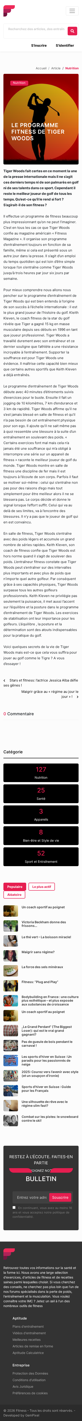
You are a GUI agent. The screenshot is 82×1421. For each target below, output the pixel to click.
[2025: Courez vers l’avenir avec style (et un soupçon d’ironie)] (10, 1075)
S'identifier (65, 45)
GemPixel (32, 1415)
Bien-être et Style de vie (41, 835)
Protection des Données (30, 1373)
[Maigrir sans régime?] (10, 956)
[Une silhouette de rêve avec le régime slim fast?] (10, 1105)
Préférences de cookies (30, 1393)
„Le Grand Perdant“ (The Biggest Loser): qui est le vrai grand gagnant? (47, 1030)
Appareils (41, 814)
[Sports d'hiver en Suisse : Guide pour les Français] (10, 1090)
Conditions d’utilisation (29, 1380)
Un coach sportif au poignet (43, 907)
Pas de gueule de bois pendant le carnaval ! (47, 1043)
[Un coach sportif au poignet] (10, 911)
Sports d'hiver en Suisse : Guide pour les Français (46, 1088)
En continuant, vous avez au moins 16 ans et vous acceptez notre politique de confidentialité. (42, 1212)
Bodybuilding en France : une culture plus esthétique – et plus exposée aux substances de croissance (50, 1000)
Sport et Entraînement (41, 856)
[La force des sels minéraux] (10, 970)
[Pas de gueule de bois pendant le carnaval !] (10, 1045)
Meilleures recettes (27, 1339)
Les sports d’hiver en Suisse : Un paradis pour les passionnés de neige (47, 1060)
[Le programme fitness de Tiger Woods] (41, 119)
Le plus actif (41, 887)
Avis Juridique (23, 1386)
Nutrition (19, 83)
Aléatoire (14, 895)
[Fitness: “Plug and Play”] (10, 985)
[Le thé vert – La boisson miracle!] (10, 941)
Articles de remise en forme (33, 1346)
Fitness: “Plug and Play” (40, 982)
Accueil (41, 68)
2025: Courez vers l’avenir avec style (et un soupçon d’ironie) (50, 1074)
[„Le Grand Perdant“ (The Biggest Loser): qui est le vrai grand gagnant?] (10, 1030)
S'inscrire (39, 45)
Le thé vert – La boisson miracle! (46, 937)
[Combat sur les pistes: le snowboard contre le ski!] (10, 1120)
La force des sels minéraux (42, 967)
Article (56, 68)
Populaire (14, 887)
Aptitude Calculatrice (28, 1353)
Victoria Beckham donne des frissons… (44, 924)
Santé (41, 793)
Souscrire (60, 1197)
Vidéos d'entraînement (29, 1333)
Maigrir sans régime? (38, 952)
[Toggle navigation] (72, 10)
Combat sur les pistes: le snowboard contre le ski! (50, 1118)
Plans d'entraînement (28, 1326)
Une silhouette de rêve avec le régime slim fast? (45, 1103)
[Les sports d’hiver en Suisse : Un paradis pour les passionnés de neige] (10, 1060)
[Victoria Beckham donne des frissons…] (10, 926)
